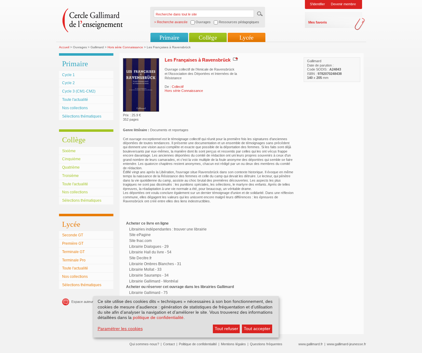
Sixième (69, 151)
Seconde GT (72, 235)
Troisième (70, 176)
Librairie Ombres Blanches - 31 (155, 264)
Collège (208, 37)
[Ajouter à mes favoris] (234, 59)
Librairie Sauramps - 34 (149, 275)
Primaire (169, 37)
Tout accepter (257, 328)
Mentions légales (233, 344)
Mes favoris (317, 22)
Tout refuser (226, 328)
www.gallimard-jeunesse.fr (346, 344)
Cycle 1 (68, 75)
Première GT (72, 243)
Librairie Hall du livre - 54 (150, 252)
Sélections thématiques (81, 116)
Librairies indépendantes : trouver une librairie (168, 229)
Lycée (246, 37)
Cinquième (71, 159)
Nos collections (75, 108)
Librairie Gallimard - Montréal (153, 281)
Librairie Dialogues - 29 (149, 246)
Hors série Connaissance (125, 47)
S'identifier (317, 4)
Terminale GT (73, 252)
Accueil (64, 47)
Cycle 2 (68, 83)
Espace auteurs (83, 301)
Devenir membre (343, 4)
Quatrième (71, 167)
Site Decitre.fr (140, 258)
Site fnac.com (140, 241)
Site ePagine (140, 235)
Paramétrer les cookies (120, 328)
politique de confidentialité (158, 317)
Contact (169, 344)
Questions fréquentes (266, 344)
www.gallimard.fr (310, 344)
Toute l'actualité (75, 99)
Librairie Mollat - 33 (145, 269)
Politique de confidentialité (198, 344)
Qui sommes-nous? (144, 344)
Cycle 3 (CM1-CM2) (78, 91)
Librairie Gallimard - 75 (148, 293)
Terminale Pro (74, 260)
